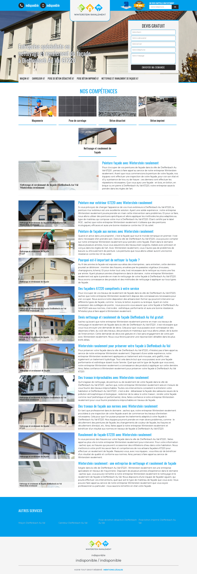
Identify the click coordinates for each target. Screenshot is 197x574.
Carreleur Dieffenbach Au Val (73, 523)
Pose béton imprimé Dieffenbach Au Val (157, 521)
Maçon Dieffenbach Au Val (31, 523)
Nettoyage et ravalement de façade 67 (120, 78)
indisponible (32, 5)
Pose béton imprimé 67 (88, 78)
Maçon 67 (24, 78)
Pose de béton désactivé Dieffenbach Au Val (117, 521)
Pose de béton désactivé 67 (61, 78)
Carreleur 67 (38, 78)
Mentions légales (113, 570)
